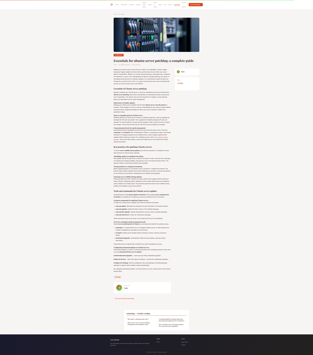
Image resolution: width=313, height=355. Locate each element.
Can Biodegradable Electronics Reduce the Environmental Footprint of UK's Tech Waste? (171, 320)
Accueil (115, 14)
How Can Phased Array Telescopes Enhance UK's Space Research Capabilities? (171, 325)
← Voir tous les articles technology (124, 298)
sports (170, 4)
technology (177, 4)
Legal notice (184, 342)
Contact (183, 345)
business (131, 4)
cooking (138, 4)
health (150, 4)
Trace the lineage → (195, 4)
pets (165, 4)
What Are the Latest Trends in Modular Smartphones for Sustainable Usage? (139, 323)
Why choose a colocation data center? (138, 319)
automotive (124, 4)
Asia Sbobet (114, 340)
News (160, 4)
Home (117, 4)
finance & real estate (144, 4)
